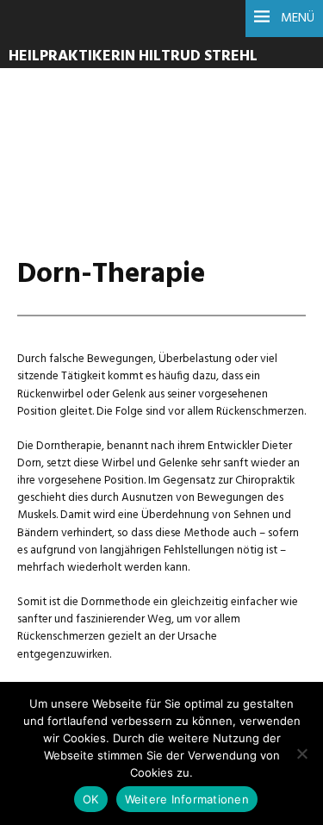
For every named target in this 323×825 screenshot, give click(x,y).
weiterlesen (75, 177)
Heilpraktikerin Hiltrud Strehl (133, 56)
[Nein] (301, 753)
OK (91, 799)
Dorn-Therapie (111, 138)
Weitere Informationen (187, 799)
